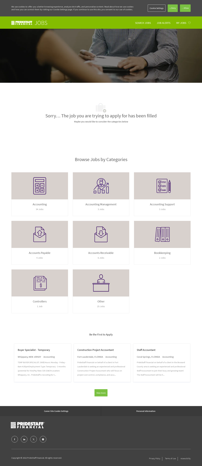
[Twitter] (33, 439)
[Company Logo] (28, 425)
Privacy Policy (154, 458)
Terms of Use (170, 458)
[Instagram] (43, 439)
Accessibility (186, 458)
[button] (156, 8)
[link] (29, 23)
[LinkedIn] (24, 439)
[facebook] (14, 439)
